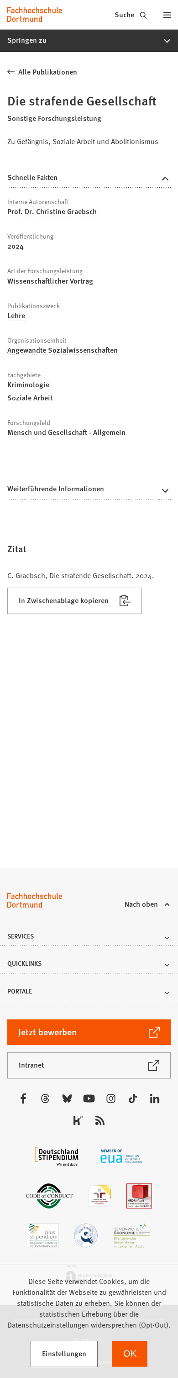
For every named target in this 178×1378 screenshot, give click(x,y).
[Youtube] (89, 1098)
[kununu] (78, 1120)
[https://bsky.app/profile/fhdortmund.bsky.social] (67, 1098)
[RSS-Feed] (100, 1120)
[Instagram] (111, 1098)
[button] (89, 40)
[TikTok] (133, 1098)
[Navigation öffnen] (167, 14)
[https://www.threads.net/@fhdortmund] (45, 1098)
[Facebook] (23, 1098)
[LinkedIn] (155, 1098)
